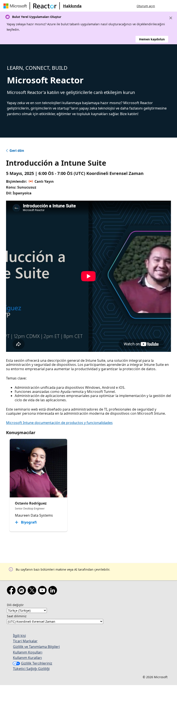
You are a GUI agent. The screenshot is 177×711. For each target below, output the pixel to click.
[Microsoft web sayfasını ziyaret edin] (15, 6)
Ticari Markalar (25, 641)
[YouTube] (43, 591)
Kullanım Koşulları (27, 652)
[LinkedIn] (53, 591)
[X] (33, 591)
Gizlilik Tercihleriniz (36, 663)
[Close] (170, 17)
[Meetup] (22, 591)
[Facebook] (12, 591)
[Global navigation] (162, 6)
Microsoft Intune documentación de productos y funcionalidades (59, 422)
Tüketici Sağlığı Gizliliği (31, 668)
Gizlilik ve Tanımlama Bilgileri (36, 646)
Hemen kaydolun (152, 39)
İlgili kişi (19, 635)
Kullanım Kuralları (27, 657)
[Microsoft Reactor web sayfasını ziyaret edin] (45, 6)
